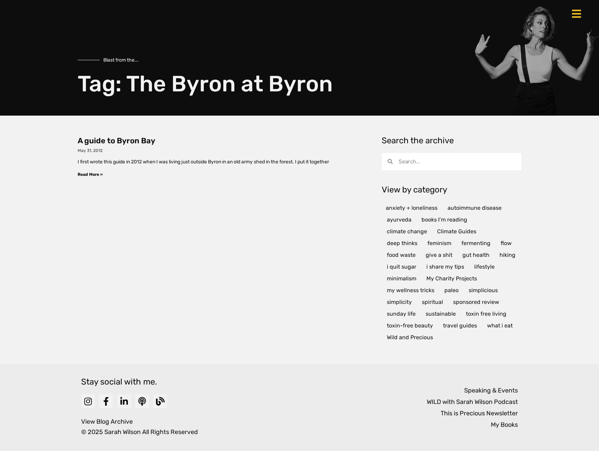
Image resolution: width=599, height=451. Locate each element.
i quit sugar (401, 266)
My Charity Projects (451, 278)
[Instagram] (88, 401)
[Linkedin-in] (124, 401)
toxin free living (486, 313)
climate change (407, 231)
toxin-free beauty (410, 325)
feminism (439, 243)
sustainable (441, 313)
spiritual (432, 302)
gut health (475, 255)
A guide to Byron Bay (116, 140)
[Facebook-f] (106, 401)
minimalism (401, 278)
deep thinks (402, 243)
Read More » (90, 174)
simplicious (483, 290)
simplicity (399, 302)
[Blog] (160, 401)
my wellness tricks (410, 290)
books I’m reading (444, 219)
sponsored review (476, 302)
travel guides (460, 325)
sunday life (401, 313)
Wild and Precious (410, 337)
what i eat (500, 325)
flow (506, 243)
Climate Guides (456, 231)
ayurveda (399, 219)
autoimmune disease (475, 208)
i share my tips (445, 266)
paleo (451, 290)
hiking (507, 255)
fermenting (476, 243)
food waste (401, 255)
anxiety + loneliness (411, 208)
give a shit (439, 255)
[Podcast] (142, 401)
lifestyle (484, 266)
